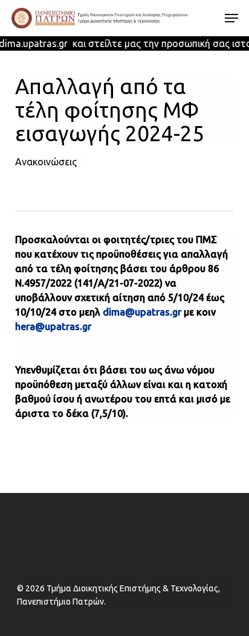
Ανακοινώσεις (46, 161)
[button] (231, 18)
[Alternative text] (100, 18)
